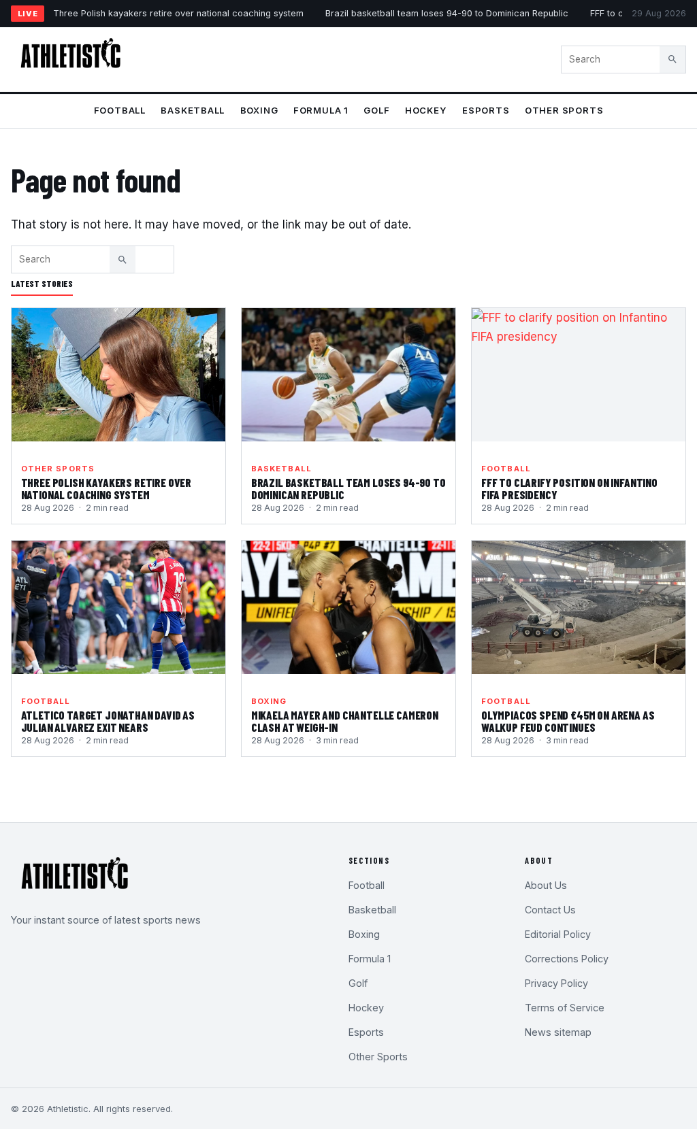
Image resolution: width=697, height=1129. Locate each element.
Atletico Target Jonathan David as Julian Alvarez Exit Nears (108, 721)
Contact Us (550, 909)
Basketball (193, 110)
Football (120, 110)
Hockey (426, 110)
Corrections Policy (567, 958)
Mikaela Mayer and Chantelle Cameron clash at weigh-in (344, 721)
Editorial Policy (558, 934)
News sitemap (558, 1032)
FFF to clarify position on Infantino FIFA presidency (569, 488)
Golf (376, 110)
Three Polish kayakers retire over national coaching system (178, 13)
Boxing (259, 110)
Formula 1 (320, 110)
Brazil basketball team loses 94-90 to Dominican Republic (446, 13)
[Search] (672, 59)
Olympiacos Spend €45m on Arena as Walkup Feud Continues (567, 721)
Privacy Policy (556, 983)
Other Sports (564, 110)
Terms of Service (564, 1007)
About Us (546, 885)
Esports (486, 110)
